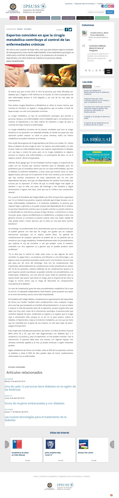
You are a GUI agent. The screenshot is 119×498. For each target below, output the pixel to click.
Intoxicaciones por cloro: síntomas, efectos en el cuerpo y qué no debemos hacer (96, 100)
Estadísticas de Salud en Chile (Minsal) (20, 454)
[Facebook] (66, 30)
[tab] (87, 86)
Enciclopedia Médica (68, 18)
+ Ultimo (97, 87)
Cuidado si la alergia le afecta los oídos (97, 117)
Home (36, 476)
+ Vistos (87, 87)
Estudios (22, 18)
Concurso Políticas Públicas (85, 18)
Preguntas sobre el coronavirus (85, 4)
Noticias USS (56, 18)
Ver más (27, 460)
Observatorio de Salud (102, 18)
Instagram (112, 6)
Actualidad (14, 18)
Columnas (31, 18)
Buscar (110, 12)
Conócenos (68, 4)
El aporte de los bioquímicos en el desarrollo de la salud (96, 124)
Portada (19, 29)
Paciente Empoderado (43, 18)
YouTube (109, 6)
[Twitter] (70, 30)
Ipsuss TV (8, 396)
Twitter (106, 6)
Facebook (102, 6)
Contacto (100, 4)
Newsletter (53, 476)
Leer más (108, 71)
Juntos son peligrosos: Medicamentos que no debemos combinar (96, 92)
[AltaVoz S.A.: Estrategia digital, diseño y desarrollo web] (111, 495)
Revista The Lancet (85, 453)
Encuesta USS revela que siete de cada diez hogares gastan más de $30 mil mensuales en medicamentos (97, 109)
